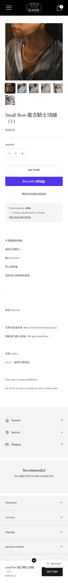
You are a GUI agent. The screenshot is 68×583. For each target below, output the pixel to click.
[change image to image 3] (34, 88)
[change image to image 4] (46, 88)
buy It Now (52, 571)
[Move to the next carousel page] (62, 490)
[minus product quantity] (22, 153)
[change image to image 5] (58, 88)
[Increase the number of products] (9, 153)
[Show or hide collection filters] (34, 560)
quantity (9, 145)
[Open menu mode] (8, 7)
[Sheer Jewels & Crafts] (34, 7)
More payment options (34, 193)
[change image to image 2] (22, 88)
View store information (20, 217)
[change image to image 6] (10, 100)
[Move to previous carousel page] (5, 490)
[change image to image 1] (10, 88)
